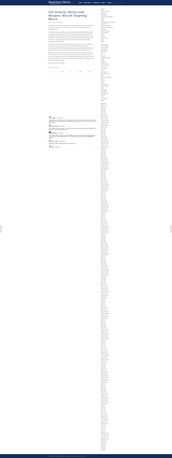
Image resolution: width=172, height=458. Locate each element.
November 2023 (105, 164)
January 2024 (104, 161)
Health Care (104, 66)
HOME (102, 20)
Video (102, 97)
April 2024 (103, 155)
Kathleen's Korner (105, 74)
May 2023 (103, 175)
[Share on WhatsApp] (71, 71)
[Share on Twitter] (62, 71)
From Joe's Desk (105, 65)
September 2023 (105, 168)
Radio (102, 88)
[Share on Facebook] (52, 71)
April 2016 (103, 326)
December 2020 (105, 226)
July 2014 (103, 363)
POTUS (102, 82)
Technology (104, 89)
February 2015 (104, 350)
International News (105, 25)
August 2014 (104, 361)
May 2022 (103, 196)
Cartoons (103, 52)
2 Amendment (104, 49)
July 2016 (103, 320)
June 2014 (103, 365)
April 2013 (103, 389)
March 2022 (104, 200)
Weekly (102, 100)
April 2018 (103, 283)
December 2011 (105, 418)
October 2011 (104, 421)
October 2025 (104, 123)
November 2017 (105, 292)
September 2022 (105, 189)
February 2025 (104, 138)
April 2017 (103, 304)
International (104, 68)
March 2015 (104, 349)
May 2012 (103, 409)
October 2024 (104, 145)
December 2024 (105, 141)
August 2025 (104, 127)
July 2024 (103, 150)
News (102, 75)
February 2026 (104, 116)
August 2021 (104, 212)
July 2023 (103, 171)
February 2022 (104, 201)
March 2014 (104, 370)
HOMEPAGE (104, 24)
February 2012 (104, 414)
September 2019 (105, 253)
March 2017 (104, 306)
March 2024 (104, 157)
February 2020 (104, 244)
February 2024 (104, 159)
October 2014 (104, 358)
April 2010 (103, 448)
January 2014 (104, 373)
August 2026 (104, 106)
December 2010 (105, 434)
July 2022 (103, 193)
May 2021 (103, 217)
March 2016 (104, 327)
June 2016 (103, 322)
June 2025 (103, 131)
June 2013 (103, 386)
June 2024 (103, 152)
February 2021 (104, 223)
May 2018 (103, 281)
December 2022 (105, 184)
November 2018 (105, 271)
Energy (102, 59)
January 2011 (104, 432)
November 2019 (105, 249)
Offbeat (103, 34)
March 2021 (104, 221)
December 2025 (105, 120)
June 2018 (103, 279)
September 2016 (105, 317)
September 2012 (105, 402)
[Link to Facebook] (123, 3)
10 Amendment (104, 47)
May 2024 (103, 154)
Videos (102, 40)
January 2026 (104, 118)
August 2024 (104, 148)
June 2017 (103, 301)
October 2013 (104, 379)
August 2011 (104, 425)
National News (104, 32)
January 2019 (104, 267)
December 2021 (105, 205)
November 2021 (105, 207)
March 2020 (104, 242)
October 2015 (104, 336)
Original (103, 81)
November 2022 (105, 186)
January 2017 (104, 310)
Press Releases (104, 84)
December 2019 (105, 248)
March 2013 (104, 391)
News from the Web (106, 77)
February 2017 (104, 308)
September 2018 (105, 274)
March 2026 (104, 115)
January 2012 (104, 416)
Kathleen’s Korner (105, 31)
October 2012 (104, 400)
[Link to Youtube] (119, 3)
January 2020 (104, 246)
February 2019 (104, 265)
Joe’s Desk (103, 29)
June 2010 (103, 444)
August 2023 (104, 170)
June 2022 (103, 194)
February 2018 (104, 287)
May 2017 (103, 303)
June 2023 (103, 173)
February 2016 (104, 329)
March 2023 (104, 178)
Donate (102, 18)
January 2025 (104, 139)
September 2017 (105, 295)
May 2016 (103, 324)
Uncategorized (104, 93)
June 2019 (103, 258)
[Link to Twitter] (121, 3)
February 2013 (104, 393)
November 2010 (105, 436)
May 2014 (103, 366)
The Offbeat (104, 91)
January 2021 (104, 225)
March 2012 (104, 412)
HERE (63, 63)
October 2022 (104, 187)
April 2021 (103, 219)
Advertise (103, 13)
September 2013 (105, 381)
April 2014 (103, 368)
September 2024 (105, 146)
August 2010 (104, 441)
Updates (103, 95)
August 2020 (104, 233)
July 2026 (103, 107)
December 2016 (105, 311)
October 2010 (104, 437)
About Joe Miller (105, 11)
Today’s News (104, 38)
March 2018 (104, 285)
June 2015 (103, 343)
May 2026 (103, 111)
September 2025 (105, 125)
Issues (102, 70)
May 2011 (103, 430)
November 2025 (105, 122)
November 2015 (105, 334)
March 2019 (104, 264)
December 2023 (105, 162)
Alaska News (104, 15)
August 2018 (104, 276)
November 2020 (105, 228)
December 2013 (105, 375)
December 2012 (105, 397)
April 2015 (103, 347)
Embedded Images (105, 58)
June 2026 (103, 109)
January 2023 (104, 182)
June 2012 (103, 407)
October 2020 (104, 230)
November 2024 (105, 143)
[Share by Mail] (89, 71)
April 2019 (103, 262)
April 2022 (103, 198)
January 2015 (104, 352)
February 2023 (104, 180)
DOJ (102, 54)
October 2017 (104, 294)
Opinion (103, 36)
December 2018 (105, 269)
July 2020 (103, 235)
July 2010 (103, 443)
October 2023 (104, 166)
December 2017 (105, 290)
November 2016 (105, 313)
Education (103, 56)
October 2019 (104, 251)
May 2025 (103, 132)
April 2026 (103, 113)
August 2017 (104, 297)
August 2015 (104, 340)
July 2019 (103, 256)
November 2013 (105, 377)
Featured (103, 61)
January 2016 (104, 331)
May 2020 (103, 239)
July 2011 (103, 427)
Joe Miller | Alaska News (107, 27)
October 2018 (104, 272)
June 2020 (103, 237)
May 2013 (103, 388)
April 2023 (103, 177)
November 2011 (105, 420)
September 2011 (105, 423)
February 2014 (104, 372)
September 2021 (105, 210)
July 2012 (103, 405)
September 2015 (105, 338)
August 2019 (104, 255)
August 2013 (104, 382)
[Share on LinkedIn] (80, 71)
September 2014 (105, 359)
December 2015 (105, 333)
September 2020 (105, 232)
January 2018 (104, 288)
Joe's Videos (104, 72)
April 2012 (103, 411)
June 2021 (103, 216)
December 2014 (105, 354)
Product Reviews (105, 86)
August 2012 (104, 404)
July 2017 (103, 299)
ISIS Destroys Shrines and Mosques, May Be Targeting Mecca (67, 16)
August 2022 (104, 191)
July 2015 (103, 342)
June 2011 (103, 428)
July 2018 (103, 278)
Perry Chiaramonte (59, 22)
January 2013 (104, 395)
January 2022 (104, 203)
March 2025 (104, 136)
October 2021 (104, 209)
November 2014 (105, 356)
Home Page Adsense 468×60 (108, 22)
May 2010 (103, 446)
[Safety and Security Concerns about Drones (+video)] (1, 229)
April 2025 (103, 134)
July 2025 (103, 129)
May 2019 (103, 260)
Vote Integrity (104, 98)
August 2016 (104, 318)
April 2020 (103, 240)
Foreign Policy (104, 63)
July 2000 (103, 450)
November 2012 (105, 398)
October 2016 (104, 315)
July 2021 (103, 214)
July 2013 (103, 384)
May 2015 (103, 345)
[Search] (113, 2)
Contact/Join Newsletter (107, 17)
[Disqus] (72, 95)
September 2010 (105, 439)
